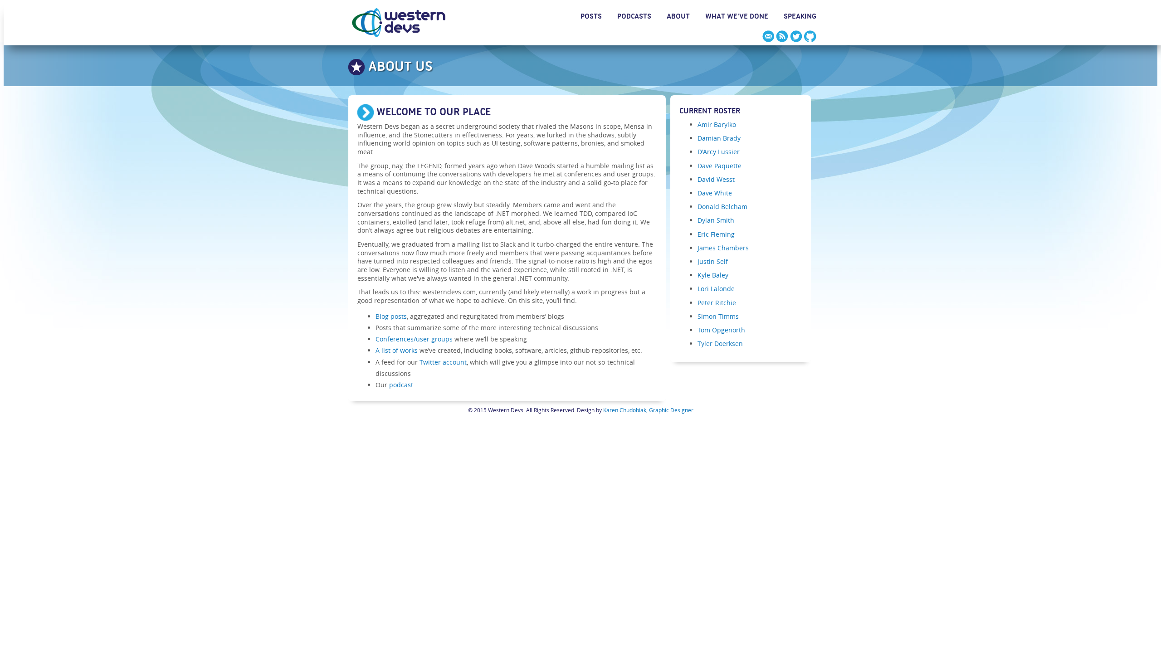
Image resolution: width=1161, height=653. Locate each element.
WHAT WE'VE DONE (736, 17)
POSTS (591, 17)
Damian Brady (719, 138)
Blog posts (391, 316)
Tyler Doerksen (720, 343)
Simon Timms (718, 316)
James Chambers (723, 248)
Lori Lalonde (716, 288)
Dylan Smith (716, 220)
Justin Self (713, 261)
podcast (401, 384)
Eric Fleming (716, 234)
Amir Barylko (717, 124)
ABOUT (678, 17)
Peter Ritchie (717, 302)
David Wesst (716, 179)
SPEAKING (800, 17)
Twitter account (443, 362)
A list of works (397, 350)
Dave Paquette (719, 165)
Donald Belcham (722, 206)
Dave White (715, 193)
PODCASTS (634, 17)
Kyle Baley (713, 275)
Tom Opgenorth (721, 330)
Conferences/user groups (414, 339)
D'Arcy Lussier (719, 151)
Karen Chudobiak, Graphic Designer (648, 410)
